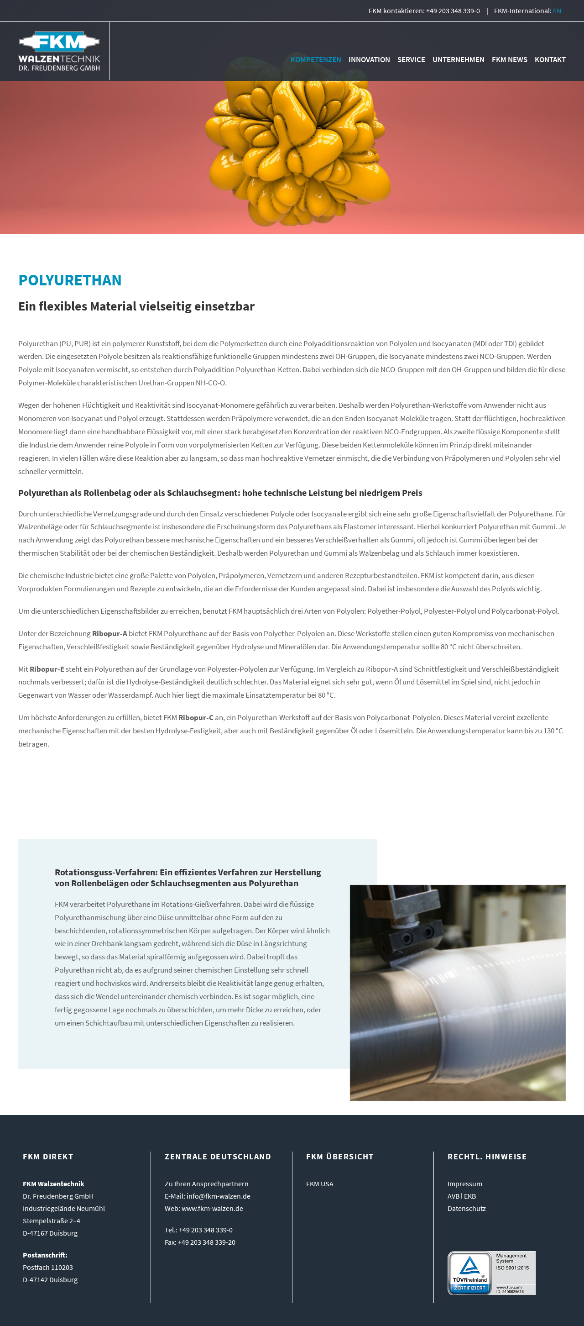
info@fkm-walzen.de (218, 1195)
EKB (470, 1195)
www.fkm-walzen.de (212, 1208)
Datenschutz (467, 1208)
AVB (453, 1195)
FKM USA (320, 1183)
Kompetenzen (316, 59)
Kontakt (550, 59)
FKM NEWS (509, 59)
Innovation (369, 59)
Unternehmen (459, 59)
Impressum (465, 1183)
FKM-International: (527, 10)
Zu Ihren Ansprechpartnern (207, 1183)
